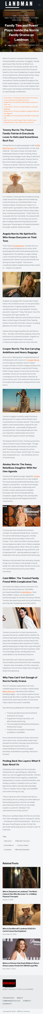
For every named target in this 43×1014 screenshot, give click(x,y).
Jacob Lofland (22, 845)
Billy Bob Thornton (22, 841)
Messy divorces (9, 691)
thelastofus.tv (8, 998)
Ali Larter (8, 841)
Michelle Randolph (22, 849)
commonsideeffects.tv (11, 1001)
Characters (34, 45)
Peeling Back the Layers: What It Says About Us (19, 122)
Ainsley (37, 476)
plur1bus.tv (7, 1004)
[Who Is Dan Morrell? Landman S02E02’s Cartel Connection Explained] (21, 914)
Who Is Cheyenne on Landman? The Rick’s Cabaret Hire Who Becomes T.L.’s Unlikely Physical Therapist (20, 894)
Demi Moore (27, 592)
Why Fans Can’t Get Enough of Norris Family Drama (20, 120)
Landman (7, 849)
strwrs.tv (27, 1001)
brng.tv (20, 998)
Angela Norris (18, 246)
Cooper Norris (33, 360)
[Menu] (39, 5)
